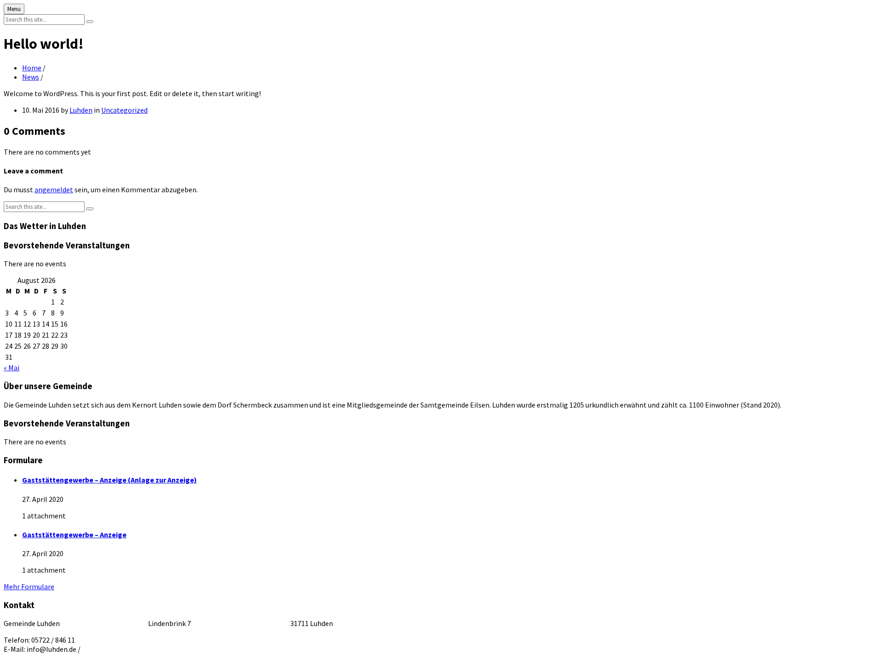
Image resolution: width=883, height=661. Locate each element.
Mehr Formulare (29, 586)
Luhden (80, 110)
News (30, 76)
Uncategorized (124, 110)
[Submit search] (89, 21)
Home (31, 67)
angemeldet (53, 189)
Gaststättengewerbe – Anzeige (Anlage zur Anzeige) (109, 479)
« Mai (11, 367)
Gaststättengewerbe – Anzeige (74, 534)
